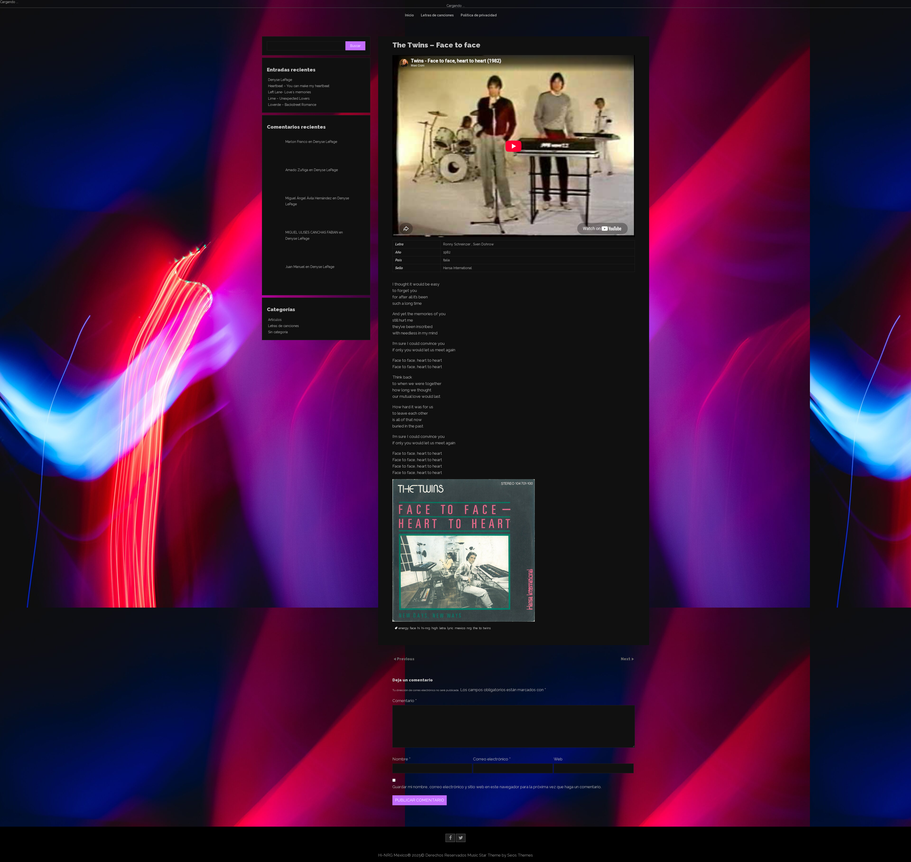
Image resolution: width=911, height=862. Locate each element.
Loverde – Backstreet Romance (292, 105)
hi (418, 628)
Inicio (409, 15)
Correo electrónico (492, 759)
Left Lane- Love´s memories (289, 92)
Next (626, 658)
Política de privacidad (479, 15)
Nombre (401, 759)
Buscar (355, 46)
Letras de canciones (437, 15)
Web (558, 759)
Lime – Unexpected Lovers (289, 98)
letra (442, 628)
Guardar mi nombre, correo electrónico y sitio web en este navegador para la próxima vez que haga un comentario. (496, 786)
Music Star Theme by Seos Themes (500, 855)
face (413, 628)
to (480, 628)
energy (404, 628)
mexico (460, 628)
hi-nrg (425, 628)
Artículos (275, 320)
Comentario (404, 700)
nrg (469, 628)
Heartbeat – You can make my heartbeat (298, 86)
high (435, 628)
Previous (405, 658)
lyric (450, 628)
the (475, 628)
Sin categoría (278, 332)
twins (487, 628)
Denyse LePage (280, 80)
